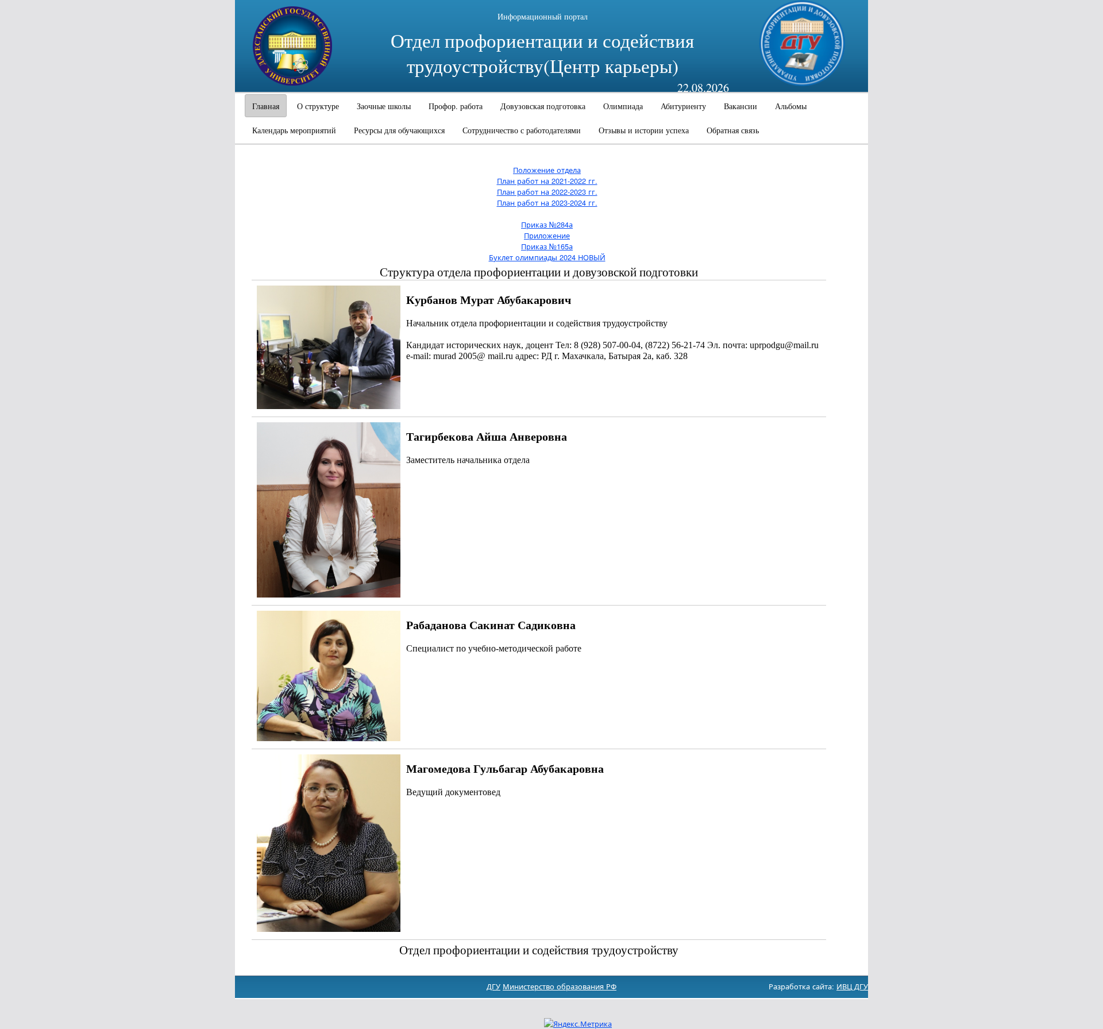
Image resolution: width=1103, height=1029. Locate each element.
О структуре (318, 106)
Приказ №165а (547, 246)
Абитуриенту (683, 106)
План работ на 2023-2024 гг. (547, 202)
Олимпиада (623, 106)
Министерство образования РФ (559, 986)
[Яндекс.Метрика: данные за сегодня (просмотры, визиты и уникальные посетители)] (578, 1023)
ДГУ (493, 986)
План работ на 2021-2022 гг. (547, 180)
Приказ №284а (547, 224)
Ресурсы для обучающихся (399, 130)
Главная (265, 106)
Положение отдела (547, 169)
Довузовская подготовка (542, 106)
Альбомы (791, 106)
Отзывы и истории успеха (644, 130)
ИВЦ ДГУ (852, 986)
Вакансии (740, 106)
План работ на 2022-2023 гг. (547, 191)
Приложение (547, 235)
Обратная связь (733, 130)
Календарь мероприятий (294, 130)
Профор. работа (456, 106)
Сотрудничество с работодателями (521, 130)
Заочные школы (384, 106)
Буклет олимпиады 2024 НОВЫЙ (547, 257)
